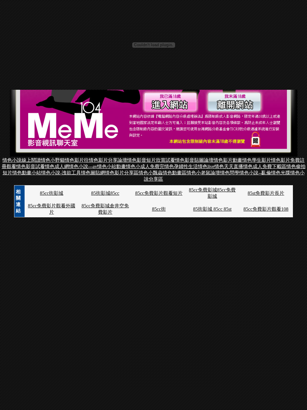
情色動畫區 (174, 172)
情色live (206, 166)
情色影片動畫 (227, 160)
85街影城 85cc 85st (212, 209)
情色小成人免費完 (145, 166)
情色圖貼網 (93, 172)
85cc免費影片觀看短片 (159, 193)
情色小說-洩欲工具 (61, 172)
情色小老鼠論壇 (203, 172)
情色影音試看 (30, 166)
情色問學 (229, 172)
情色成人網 (57, 166)
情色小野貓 (53, 160)
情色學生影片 (256, 160)
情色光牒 (280, 172)
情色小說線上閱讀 (21, 160)
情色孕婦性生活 (181, 166)
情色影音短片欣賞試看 (151, 160)
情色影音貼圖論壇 (194, 160)
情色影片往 (77, 160)
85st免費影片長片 (266, 193)
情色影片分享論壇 (108, 160)
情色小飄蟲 (150, 172)
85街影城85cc (105, 193)
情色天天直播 (228, 166)
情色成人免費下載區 (264, 166)
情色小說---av (83, 166)
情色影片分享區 (122, 172)
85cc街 (159, 209)
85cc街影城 (51, 193)
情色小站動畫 (111, 166)
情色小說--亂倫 (255, 172)
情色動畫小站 (26, 172)
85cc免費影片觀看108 (265, 209)
